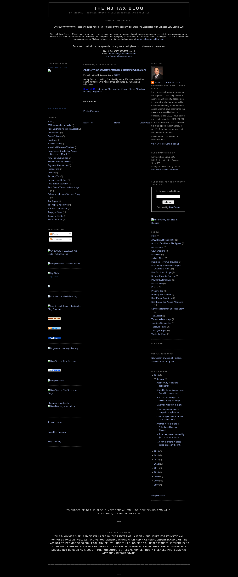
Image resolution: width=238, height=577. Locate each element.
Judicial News (54, 143)
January (160, 379)
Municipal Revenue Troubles (61, 147)
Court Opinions (55, 136)
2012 (156, 464)
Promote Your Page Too (57, 108)
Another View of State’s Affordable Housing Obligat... (168, 427)
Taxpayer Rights (55, 216)
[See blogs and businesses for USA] (54, 319)
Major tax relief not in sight (169, 405)
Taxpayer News (55, 212)
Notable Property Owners (59, 161)
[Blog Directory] (56, 380)
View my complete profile (165, 144)
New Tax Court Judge (58, 158)
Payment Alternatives (58, 165)
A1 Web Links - (55, 422)
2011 (156, 468)
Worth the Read (55, 219)
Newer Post (88, 122)
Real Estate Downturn (58, 183)
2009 (156, 476)
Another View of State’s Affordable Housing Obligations (114, 69)
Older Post (145, 122)
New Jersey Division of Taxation (166, 358)
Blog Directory (54, 441)
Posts (55, 234)
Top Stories (53, 277)
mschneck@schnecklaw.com (150, 39)
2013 (156, 459)
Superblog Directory (57, 432)
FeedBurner (174, 207)
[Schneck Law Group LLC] (57, 105)
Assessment (54, 132)
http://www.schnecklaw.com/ (119, 56)
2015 (156, 451)
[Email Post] (83, 96)
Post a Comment (91, 111)
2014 (156, 455)
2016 (156, 375)
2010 (50, 121)
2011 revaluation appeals (59, 125)
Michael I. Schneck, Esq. (168, 82)
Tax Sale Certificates (57, 208)
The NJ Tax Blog (119, 8)
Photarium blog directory (59, 403)
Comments (57, 239)
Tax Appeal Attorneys (58, 205)
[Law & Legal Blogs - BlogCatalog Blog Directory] (65, 309)
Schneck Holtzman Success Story (64, 194)
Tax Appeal (53, 201)
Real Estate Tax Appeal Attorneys (63, 187)
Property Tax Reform (57, 180)
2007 (156, 485)
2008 (156, 481)
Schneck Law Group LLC (58, 67)
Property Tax (54, 176)
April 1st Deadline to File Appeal (63, 129)
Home (117, 122)
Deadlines (52, 140)
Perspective (53, 169)
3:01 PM (117, 75)
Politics (51, 172)
